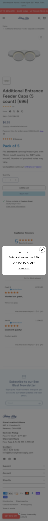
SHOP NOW (24, 268)
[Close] (42, 250)
